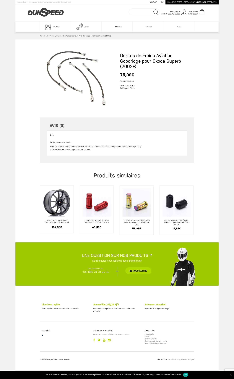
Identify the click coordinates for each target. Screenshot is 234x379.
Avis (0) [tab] (57, 125)
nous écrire (139, 270)
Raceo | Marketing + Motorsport (156, 343)
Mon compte (149, 334)
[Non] (230, 374)
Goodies (118, 27)
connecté (69, 149)
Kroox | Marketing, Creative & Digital (181, 359)
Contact (153, 2)
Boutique (50, 36)
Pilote (56, 27)
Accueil (42, 36)
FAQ (162, 2)
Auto (86, 27)
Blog (179, 27)
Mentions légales (151, 339)
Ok (185, 375)
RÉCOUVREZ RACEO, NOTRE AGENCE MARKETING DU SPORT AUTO (192, 2)
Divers (149, 27)
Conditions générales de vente (156, 341)
